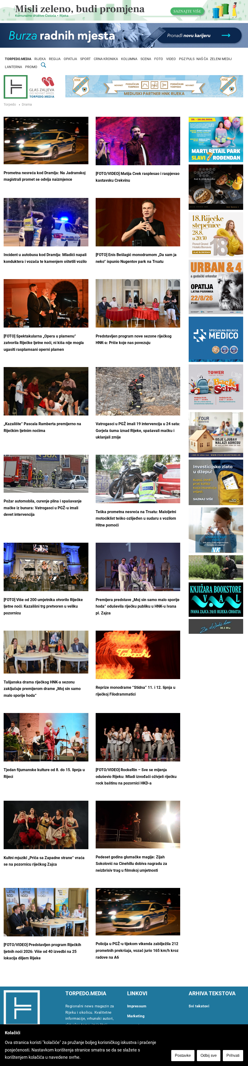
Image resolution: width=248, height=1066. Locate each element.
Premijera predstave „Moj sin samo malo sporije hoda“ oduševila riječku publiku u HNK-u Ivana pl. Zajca (137, 606)
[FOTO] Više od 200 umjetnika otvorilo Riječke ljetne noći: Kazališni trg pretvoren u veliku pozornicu (43, 606)
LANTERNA (13, 67)
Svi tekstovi (199, 1006)
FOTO (158, 59)
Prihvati (233, 1055)
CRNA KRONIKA (106, 59)
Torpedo (10, 104)
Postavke (183, 1055)
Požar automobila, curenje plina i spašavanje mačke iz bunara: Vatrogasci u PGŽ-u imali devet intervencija (43, 508)
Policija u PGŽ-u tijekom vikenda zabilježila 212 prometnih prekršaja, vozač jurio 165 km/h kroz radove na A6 (137, 950)
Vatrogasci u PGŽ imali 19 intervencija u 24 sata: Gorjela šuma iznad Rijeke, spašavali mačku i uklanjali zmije (138, 430)
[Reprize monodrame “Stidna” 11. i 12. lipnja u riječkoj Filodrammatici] (138, 659)
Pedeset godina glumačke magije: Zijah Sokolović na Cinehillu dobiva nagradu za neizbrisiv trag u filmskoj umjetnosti (131, 864)
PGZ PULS (186, 59)
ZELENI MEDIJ (221, 59)
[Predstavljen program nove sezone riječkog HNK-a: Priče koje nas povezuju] (138, 307)
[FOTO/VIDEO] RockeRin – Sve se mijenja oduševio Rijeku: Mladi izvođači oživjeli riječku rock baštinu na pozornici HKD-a (136, 776)
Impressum (137, 1006)
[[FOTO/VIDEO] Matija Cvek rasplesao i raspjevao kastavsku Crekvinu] (138, 145)
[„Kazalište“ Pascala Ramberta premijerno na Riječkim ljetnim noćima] (46, 395)
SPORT (85, 59)
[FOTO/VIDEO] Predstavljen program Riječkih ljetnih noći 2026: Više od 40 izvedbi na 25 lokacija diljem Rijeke (42, 951)
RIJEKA (40, 59)
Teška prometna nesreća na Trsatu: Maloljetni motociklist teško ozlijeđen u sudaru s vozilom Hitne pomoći (136, 518)
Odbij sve (209, 1055)
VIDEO (171, 59)
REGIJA (55, 59)
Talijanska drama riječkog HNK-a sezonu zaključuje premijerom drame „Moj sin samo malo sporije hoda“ (42, 689)
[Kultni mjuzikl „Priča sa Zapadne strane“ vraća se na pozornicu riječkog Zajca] (46, 830)
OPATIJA (70, 59)
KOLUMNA (129, 59)
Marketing (136, 1016)
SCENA (145, 59)
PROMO (31, 67)
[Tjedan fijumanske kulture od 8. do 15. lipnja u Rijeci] (46, 739)
